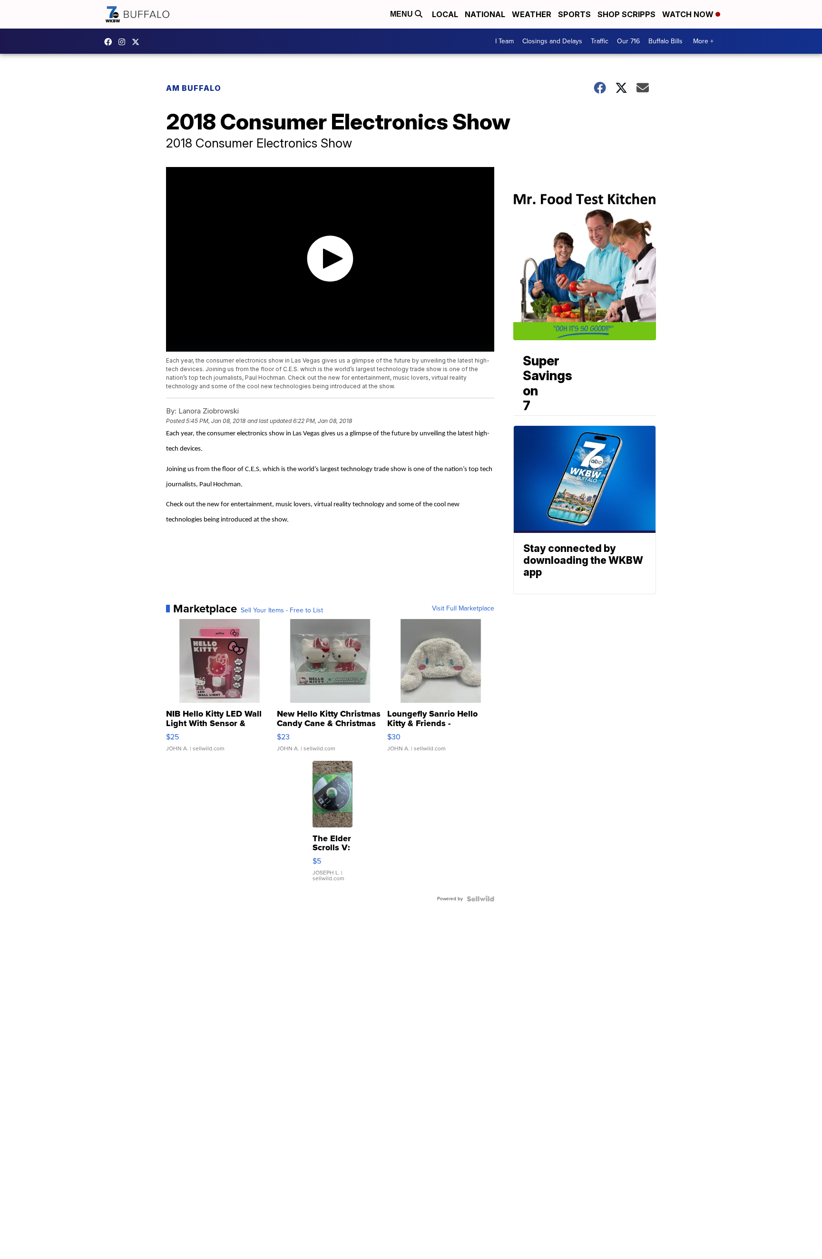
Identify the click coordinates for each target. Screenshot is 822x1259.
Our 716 (628, 41)
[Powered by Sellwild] (480, 898)
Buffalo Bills (665, 41)
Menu (402, 14)
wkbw (124, 42)
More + (703, 41)
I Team (504, 41)
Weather (531, 14)
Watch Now (688, 14)
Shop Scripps (626, 14)
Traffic (599, 41)
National (485, 14)
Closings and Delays (552, 41)
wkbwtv (110, 42)
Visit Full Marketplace (463, 608)
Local (445, 14)
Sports (574, 14)
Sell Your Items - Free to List (282, 610)
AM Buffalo (193, 88)
